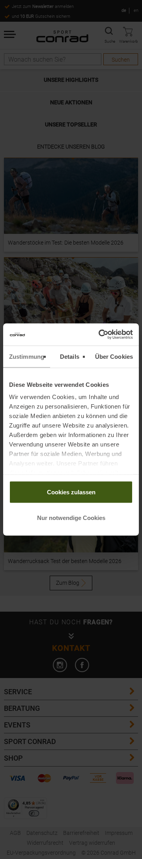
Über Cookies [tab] (114, 356)
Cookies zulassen (71, 491)
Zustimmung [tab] (26, 356)
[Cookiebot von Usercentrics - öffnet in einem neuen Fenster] (100, 335)
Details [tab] (69, 356)
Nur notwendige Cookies (71, 517)
